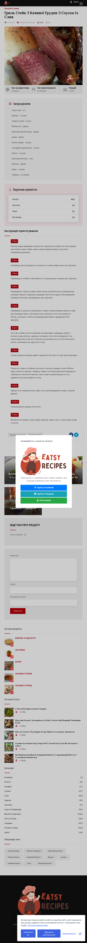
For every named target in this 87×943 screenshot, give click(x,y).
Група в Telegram (45, 494)
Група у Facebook (45, 487)
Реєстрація (45, 500)
